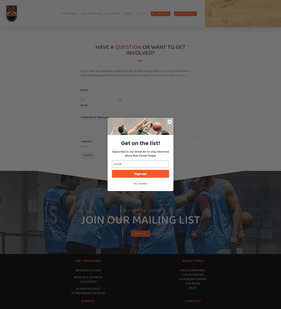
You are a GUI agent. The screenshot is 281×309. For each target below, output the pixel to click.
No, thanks (141, 183)
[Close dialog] (169, 121)
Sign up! (140, 174)
